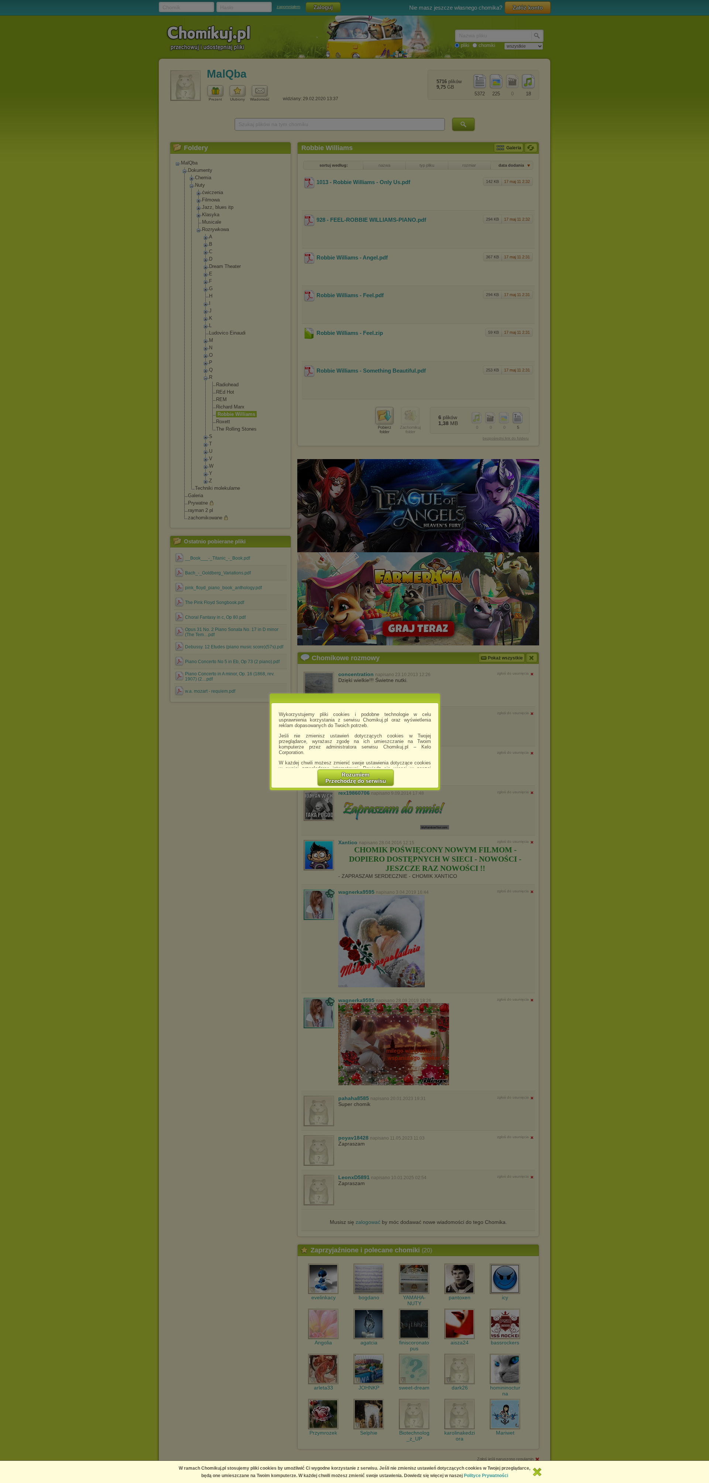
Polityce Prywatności (486, 1475)
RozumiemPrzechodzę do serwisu (355, 777)
